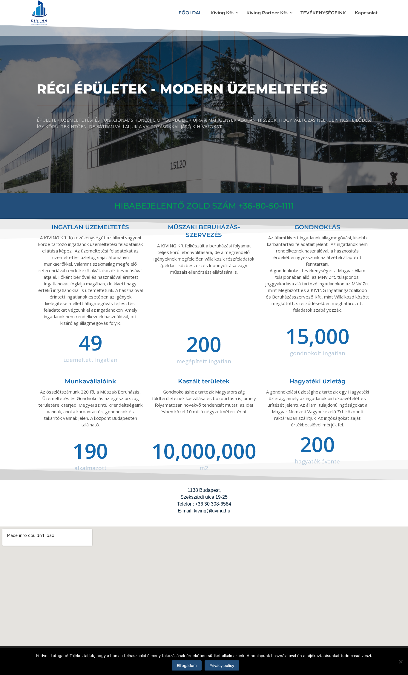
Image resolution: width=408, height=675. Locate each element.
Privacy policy (221, 665)
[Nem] (401, 662)
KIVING (67, 9)
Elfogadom (187, 665)
